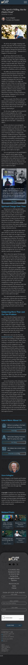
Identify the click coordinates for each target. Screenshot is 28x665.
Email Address (14, 601)
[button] (25, 2)
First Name (14, 594)
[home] (4, 2)
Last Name (14, 607)
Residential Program (7, 336)
